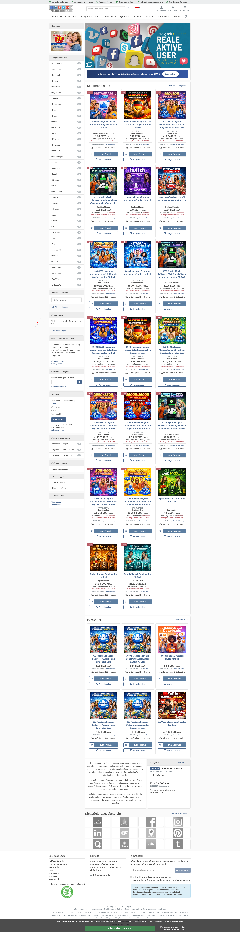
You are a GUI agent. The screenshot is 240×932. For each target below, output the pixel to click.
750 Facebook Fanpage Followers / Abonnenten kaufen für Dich (103, 658)
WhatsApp (66, 273)
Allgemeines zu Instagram (66, 449)
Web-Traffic (66, 267)
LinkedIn (66, 127)
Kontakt (53, 876)
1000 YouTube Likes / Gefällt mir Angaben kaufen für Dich (172, 199)
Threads (66, 209)
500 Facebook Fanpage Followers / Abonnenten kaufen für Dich (103, 725)
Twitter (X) (162, 16)
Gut (54, 410)
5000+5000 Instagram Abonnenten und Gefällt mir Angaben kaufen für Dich (137, 501)
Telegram (66, 203)
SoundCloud (66, 191)
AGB (51, 870)
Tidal (66, 215)
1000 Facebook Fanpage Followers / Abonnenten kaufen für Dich (137, 658)
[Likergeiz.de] (61, 8)
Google (66, 98)
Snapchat (66, 186)
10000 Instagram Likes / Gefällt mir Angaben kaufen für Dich (103, 124)
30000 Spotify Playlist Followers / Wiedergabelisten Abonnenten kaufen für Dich (172, 425)
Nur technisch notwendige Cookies (172, 927)
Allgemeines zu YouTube (66, 455)
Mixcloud (109, 16)
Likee (66, 121)
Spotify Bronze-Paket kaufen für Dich (103, 575)
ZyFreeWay (66, 285)
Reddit (66, 174)
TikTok (135, 16)
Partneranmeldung (60, 469)
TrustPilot (66, 232)
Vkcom (66, 261)
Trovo (66, 226)
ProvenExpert (66, 156)
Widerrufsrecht (56, 861)
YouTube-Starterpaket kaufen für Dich (172, 723)
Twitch (147, 16)
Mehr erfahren (177, 921)
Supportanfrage (58, 482)
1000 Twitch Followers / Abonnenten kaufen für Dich (137, 199)
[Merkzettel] (91, 154)
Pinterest (66, 151)
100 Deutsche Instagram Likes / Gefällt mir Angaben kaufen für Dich (138, 124)
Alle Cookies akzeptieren (120, 928)
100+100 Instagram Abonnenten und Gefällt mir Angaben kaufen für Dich (172, 124)
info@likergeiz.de (101, 875)
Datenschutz (55, 867)
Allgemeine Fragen (66, 444)
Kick (97, 16)
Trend (54, 403)
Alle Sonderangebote (177, 85)
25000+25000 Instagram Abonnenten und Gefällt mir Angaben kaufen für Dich (137, 425)
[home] (61, 16)
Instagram (85, 16)
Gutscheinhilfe (58, 386)
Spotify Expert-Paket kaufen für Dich (137, 575)
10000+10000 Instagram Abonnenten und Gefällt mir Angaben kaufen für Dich (103, 350)
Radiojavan (66, 168)
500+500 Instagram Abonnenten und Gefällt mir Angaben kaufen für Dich (103, 501)
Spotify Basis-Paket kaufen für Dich (172, 500)
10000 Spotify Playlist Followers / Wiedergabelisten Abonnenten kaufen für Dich (172, 274)
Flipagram (66, 92)
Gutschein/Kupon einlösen (63, 378)
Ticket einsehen (59, 488)
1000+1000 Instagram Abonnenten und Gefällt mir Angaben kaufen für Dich (103, 274)
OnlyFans (66, 145)
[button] (187, 16)
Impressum (54, 873)
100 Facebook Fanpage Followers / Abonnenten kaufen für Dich (137, 725)
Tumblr (66, 238)
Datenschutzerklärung (149, 887)
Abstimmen (58, 419)
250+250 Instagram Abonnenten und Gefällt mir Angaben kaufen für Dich (172, 350)
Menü (55, 16)
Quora (66, 162)
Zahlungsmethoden (58, 864)
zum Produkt (106, 154)
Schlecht (57, 414)
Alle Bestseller (180, 620)
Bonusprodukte (58, 361)
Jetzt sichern (170, 74)
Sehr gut (57, 407)
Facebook (69, 16)
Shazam (66, 180)
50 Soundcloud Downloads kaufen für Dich (172, 657)
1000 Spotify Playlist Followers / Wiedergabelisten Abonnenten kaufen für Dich (104, 200)
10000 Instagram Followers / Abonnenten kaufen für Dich (137, 272)
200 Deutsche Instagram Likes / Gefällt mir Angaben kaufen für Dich (138, 350)
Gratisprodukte (58, 363)
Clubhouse (66, 69)
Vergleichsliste (105, 159)
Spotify (123, 16)
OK (79, 382)
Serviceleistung (110, 144)
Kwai (66, 116)
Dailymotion (66, 75)
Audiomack (66, 63)
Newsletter (56, 504)
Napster (66, 139)
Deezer (66, 81)
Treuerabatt (56, 502)
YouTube (176, 16)
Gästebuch (54, 879)
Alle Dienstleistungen (179, 813)
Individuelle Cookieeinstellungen (173, 929)
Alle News (182, 762)
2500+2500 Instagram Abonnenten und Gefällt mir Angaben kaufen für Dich (103, 425)
